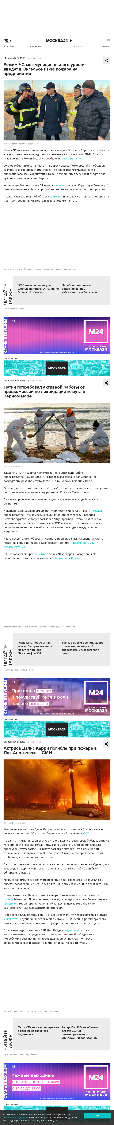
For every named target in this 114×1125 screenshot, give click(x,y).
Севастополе (59, 558)
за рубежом (31, 1054)
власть (7, 670)
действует (41, 554)
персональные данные (15, 1117)
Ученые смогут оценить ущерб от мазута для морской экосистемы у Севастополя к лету (82, 648)
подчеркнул (71, 930)
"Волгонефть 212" (84, 543)
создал (97, 511)
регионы (22, 309)
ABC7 (85, 833)
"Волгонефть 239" (16, 547)
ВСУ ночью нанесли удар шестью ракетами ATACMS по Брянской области (38, 288)
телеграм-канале (71, 158)
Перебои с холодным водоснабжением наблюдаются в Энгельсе (79, 288)
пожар (21, 1054)
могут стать (11, 919)
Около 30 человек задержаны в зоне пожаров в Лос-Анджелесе (39, 1031)
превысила (11, 904)
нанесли (59, 185)
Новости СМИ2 (11, 358)
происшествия (10, 309)
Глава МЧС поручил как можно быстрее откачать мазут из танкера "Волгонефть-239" (35, 648)
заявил (54, 197)
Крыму (75, 558)
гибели (8, 899)
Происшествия (34, 58)
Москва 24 (57, 40)
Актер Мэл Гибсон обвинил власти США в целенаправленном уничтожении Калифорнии (80, 1033)
